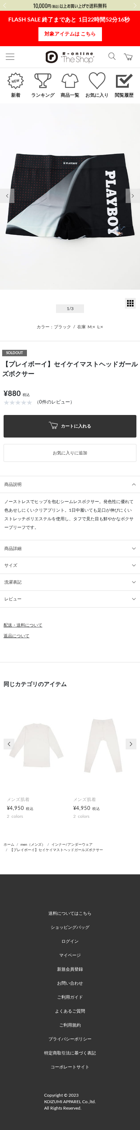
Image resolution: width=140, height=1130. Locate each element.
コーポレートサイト (70, 1067)
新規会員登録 (70, 969)
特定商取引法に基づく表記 (70, 1053)
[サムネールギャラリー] (130, 307)
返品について (16, 636)
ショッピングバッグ (70, 927)
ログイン (70, 941)
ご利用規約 (70, 1025)
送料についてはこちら (70, 913)
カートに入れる (75, 426)
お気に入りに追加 (70, 453)
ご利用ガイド (70, 997)
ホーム (9, 844)
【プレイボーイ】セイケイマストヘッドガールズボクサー (56, 850)
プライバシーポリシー (70, 1039)
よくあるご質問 (70, 1011)
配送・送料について (23, 625)
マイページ (70, 955)
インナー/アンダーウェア (72, 844)
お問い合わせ (70, 983)
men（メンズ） (32, 844)
